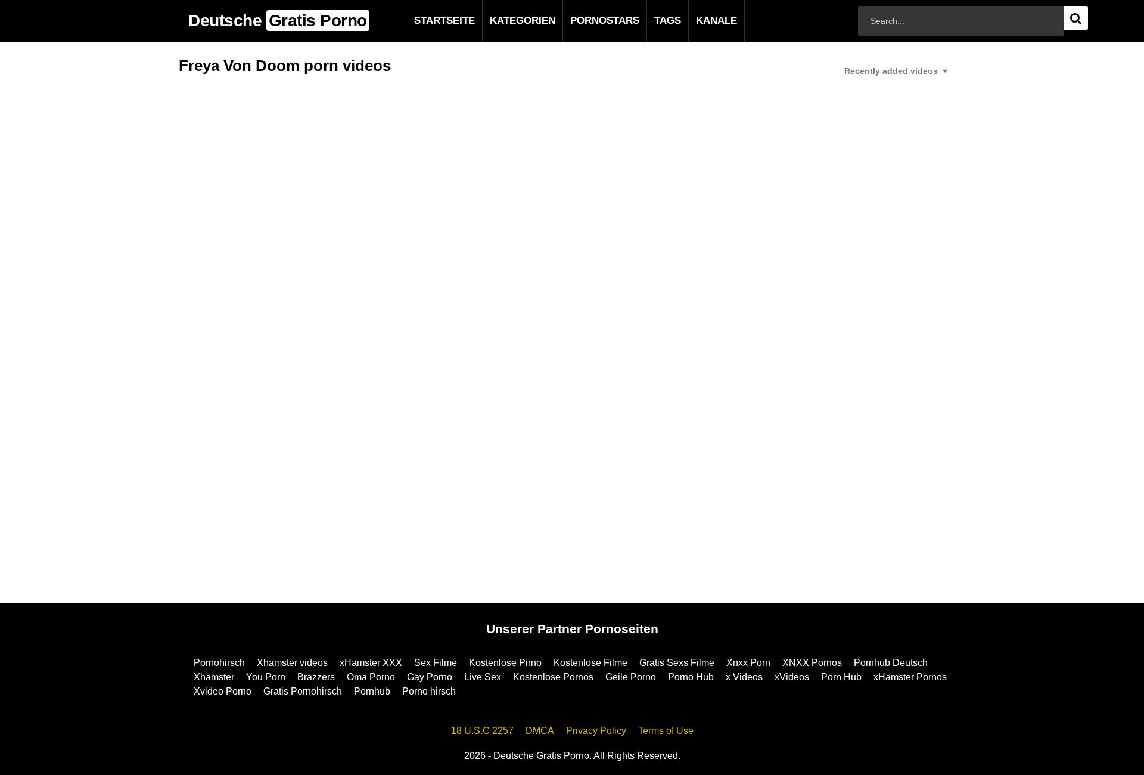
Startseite (425, 20)
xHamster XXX (371, 663)
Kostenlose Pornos (553, 677)
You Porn (265, 677)
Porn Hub (841, 677)
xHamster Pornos (910, 677)
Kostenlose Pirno (505, 663)
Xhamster (214, 677)
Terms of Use (666, 731)
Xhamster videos (292, 663)
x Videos (744, 677)
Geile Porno (630, 677)
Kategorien (503, 20)
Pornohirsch (219, 663)
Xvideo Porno (222, 691)
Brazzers (316, 677)
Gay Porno (429, 677)
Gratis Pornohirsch (302, 691)
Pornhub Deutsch (891, 663)
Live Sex (482, 677)
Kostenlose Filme (590, 663)
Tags (648, 20)
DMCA (540, 731)
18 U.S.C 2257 (482, 731)
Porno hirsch (429, 691)
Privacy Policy (596, 731)
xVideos (792, 677)
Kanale (697, 20)
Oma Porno (371, 677)
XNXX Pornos (812, 663)
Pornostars (585, 20)
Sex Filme (435, 663)
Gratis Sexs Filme (676, 663)
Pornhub (372, 691)
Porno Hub (691, 677)
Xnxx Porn (748, 663)
